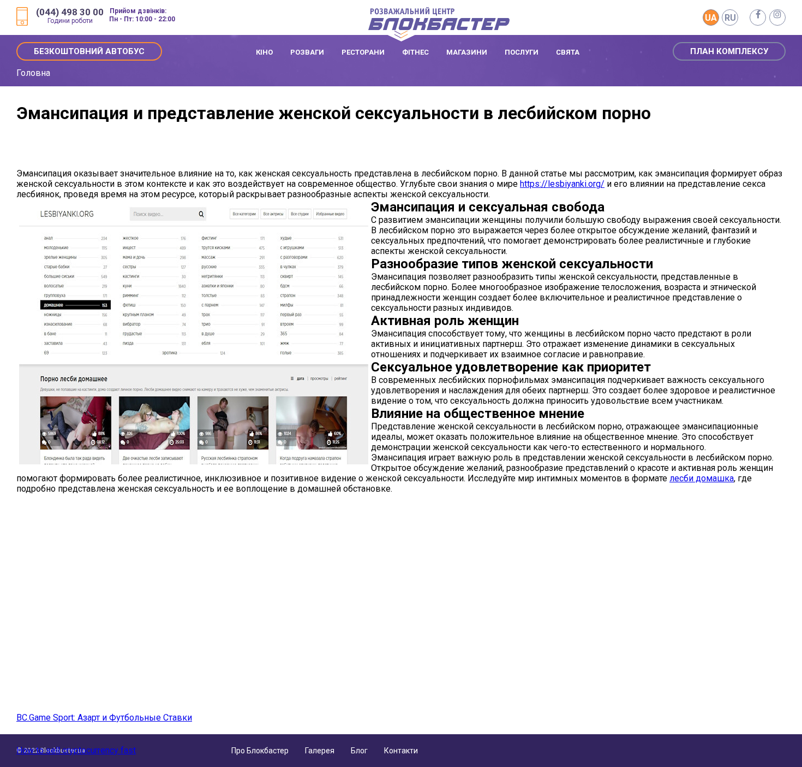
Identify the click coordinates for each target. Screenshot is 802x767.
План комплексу (729, 51)
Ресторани (363, 52)
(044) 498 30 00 (70, 12)
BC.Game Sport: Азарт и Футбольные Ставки (104, 717)
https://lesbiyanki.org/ (562, 184)
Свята (567, 52)
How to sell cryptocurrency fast (76, 750)
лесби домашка (701, 478)
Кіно (264, 52)
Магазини (466, 52)
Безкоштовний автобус (89, 51)
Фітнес (415, 52)
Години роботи (70, 21)
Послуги (521, 52)
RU (730, 18)
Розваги (307, 52)
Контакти (401, 750)
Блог (359, 750)
